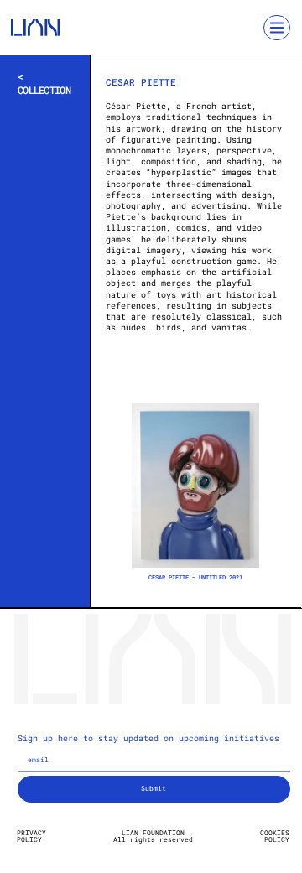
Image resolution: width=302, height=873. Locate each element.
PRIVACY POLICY (31, 836)
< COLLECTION (44, 83)
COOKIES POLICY (274, 836)
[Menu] (276, 28)
